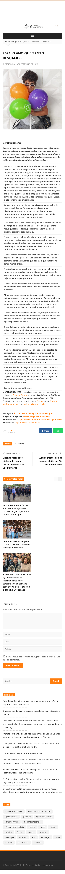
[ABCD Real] (32, 13)
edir (33, 837)
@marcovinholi (11, 822)
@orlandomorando (32, 822)
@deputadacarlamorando (39, 811)
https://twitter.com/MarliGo (27, 422)
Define (20, 832)
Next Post (53, 453)
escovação (45, 837)
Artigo (14, 41)
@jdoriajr (27, 816)
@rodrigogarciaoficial (14, 827)
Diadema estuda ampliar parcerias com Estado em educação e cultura (16, 544)
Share (46, 430)
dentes (31, 832)
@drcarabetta (11, 816)
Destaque (21, 443)
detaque (22, 837)
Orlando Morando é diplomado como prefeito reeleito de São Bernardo (13, 462)
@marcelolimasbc (44, 816)
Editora (40, 401)
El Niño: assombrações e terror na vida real (22, 753)
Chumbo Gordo (20, 395)
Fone (57, 837)
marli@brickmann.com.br (34, 404)
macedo (9, 842)
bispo (52, 827)
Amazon (53, 401)
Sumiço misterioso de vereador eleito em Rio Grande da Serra (49, 461)
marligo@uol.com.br (12, 404)
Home (7, 41)
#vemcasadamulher (14, 811)
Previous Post (13, 453)
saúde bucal (23, 842)
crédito (8, 832)
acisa (43, 827)
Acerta (32, 827)
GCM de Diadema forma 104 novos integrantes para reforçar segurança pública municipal (16, 510)
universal (38, 842)
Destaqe (43, 832)
